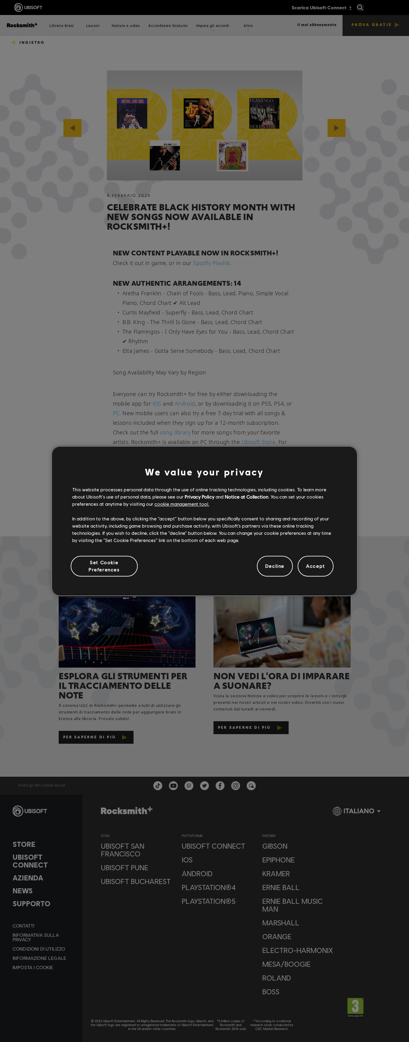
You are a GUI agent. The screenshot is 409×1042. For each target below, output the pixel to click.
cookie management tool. (181, 504)
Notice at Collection (246, 496)
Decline (274, 566)
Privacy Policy (199, 496)
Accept (315, 566)
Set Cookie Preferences (104, 565)
